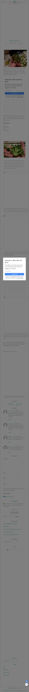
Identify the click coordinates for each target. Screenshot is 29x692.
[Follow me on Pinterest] (14, 512)
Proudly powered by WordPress (8, 690)
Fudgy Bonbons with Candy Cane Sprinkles (11, 529)
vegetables (21, 397)
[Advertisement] (14, 21)
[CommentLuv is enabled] (9, 496)
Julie (8, 43)
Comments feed (6, 672)
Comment (5, 458)
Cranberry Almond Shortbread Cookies (11, 534)
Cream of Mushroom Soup (8, 532)
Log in (4, 667)
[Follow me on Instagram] (17, 512)
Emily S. (18, 436)
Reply (9, 419)
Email (4, 478)
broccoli (7, 397)
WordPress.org (6, 675)
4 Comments (20, 43)
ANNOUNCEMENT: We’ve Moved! (10, 523)
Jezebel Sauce (6, 526)
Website (4, 483)
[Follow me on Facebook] (11, 512)
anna (17, 410)
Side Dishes (17, 396)
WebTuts (24, 690)
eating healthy (12, 397)
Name (4, 473)
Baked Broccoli (14, 41)
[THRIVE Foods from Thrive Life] (14, 546)
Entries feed (5, 669)
